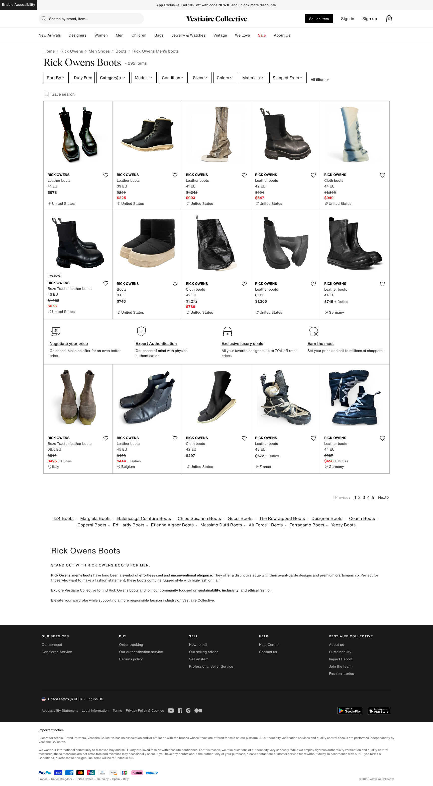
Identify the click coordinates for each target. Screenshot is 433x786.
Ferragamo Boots (306, 525)
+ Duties (341, 301)
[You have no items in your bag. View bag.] (389, 18)
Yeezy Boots (343, 525)
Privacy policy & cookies (145, 710)
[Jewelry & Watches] (209, 35)
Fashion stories (341, 673)
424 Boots (62, 518)
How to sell (198, 644)
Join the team (340, 666)
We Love (242, 35)
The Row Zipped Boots (282, 518)
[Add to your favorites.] (106, 175)
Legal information (95, 710)
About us (336, 644)
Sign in (347, 18)
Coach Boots (362, 518)
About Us (282, 35)
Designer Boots (326, 518)
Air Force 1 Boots (266, 525)
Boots (121, 51)
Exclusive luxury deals (242, 343)
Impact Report (341, 659)
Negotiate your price (69, 343)
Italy (126, 779)
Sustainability (340, 652)
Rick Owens (71, 51)
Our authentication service (141, 652)
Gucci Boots (240, 518)
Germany (103, 779)
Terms (117, 710)
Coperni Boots (91, 525)
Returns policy (131, 659)
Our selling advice (204, 652)
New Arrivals (50, 35)
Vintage (220, 35)
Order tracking (131, 644)
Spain (116, 779)
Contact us (268, 652)
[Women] (112, 35)
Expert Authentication (156, 343)
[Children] (150, 35)
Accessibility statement (60, 710)
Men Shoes (99, 51)
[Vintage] (231, 35)
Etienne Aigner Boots (172, 525)
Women (101, 35)
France (43, 779)
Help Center (269, 644)
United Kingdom (61, 779)
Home (49, 51)
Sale (262, 35)
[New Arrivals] (65, 35)
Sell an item (319, 18)
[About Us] (294, 35)
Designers (77, 35)
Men (120, 35)
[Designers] (90, 35)
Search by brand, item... (68, 18)
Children (139, 35)
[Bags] (167, 35)
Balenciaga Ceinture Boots (144, 518)
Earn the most (320, 343)
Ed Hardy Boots (128, 525)
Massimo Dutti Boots (221, 525)
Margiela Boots (95, 518)
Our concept (52, 644)
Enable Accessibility (18, 4)
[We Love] (254, 35)
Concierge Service (57, 652)
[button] (389, 18)
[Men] (128, 35)
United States (84, 779)
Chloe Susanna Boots (199, 518)
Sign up (369, 18)
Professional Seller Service (211, 666)
